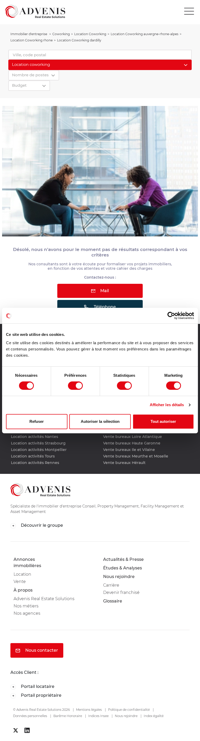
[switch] (75, 385)
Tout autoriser (163, 421)
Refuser (36, 421)
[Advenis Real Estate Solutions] (32, 11)
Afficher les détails (167, 405)
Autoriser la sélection (100, 421)
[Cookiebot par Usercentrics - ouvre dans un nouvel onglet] (171, 315)
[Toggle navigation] (190, 11)
